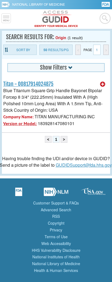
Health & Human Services (56, 270)
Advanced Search (56, 209)
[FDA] (106, 4)
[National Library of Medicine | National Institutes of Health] (56, 194)
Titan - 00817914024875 (28, 84)
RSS (56, 216)
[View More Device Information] (102, 84)
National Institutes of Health (56, 256)
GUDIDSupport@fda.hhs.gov (83, 165)
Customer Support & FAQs (56, 203)
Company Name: (18, 117)
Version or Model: (20, 123)
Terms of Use (56, 236)
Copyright (56, 223)
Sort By (23, 49)
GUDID (56, 19)
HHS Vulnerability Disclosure (56, 250)
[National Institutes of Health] (7, 4)
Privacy (56, 230)
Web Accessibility (56, 243)
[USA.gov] (93, 194)
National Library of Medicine (38, 4)
